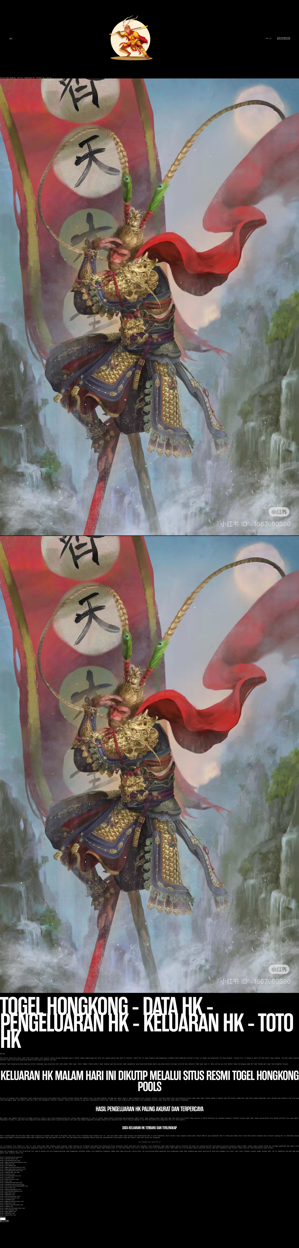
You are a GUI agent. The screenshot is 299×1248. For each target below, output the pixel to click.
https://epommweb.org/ (7, 1199)
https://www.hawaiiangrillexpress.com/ (13, 1169)
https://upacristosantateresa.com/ (11, 1205)
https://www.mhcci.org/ (7, 1203)
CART (268, 38)
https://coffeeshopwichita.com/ (10, 1176)
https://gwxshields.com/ (8, 1215)
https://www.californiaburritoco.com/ (12, 1208)
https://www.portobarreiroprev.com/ (12, 1201)
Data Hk (2, 1136)
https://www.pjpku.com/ (7, 1193)
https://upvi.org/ (6, 1181)
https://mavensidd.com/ (7, 1188)
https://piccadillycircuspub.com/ (11, 1157)
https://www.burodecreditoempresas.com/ (13, 1162)
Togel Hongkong (44, 1058)
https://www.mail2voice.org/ (9, 1179)
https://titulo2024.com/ (8, 1166)
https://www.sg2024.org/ (8, 1211)
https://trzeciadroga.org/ (9, 1210)
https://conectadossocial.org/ (10, 1160)
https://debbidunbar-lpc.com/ (10, 1172)
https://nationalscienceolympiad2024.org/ (14, 1186)
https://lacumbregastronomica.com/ (11, 1171)
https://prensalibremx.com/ (9, 1159)
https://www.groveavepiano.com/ (10, 1189)
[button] (4, 1221)
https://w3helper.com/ (7, 1213)
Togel (10, 38)
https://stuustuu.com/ (7, 1174)
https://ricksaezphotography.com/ (11, 1191)
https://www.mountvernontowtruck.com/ (12, 1167)
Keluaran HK (4, 1098)
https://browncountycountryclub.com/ (12, 1184)
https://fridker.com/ (7, 1177)
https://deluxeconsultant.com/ (10, 1196)
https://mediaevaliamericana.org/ (11, 1182)
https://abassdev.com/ (7, 1194)
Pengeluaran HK (23, 1118)
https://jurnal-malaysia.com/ (10, 1198)
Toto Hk (2, 1146)
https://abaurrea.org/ (7, 1164)
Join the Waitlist (284, 38)
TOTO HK (2, 77)
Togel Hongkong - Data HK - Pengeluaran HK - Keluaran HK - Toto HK (28, 77)
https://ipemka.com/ (6, 1206)
